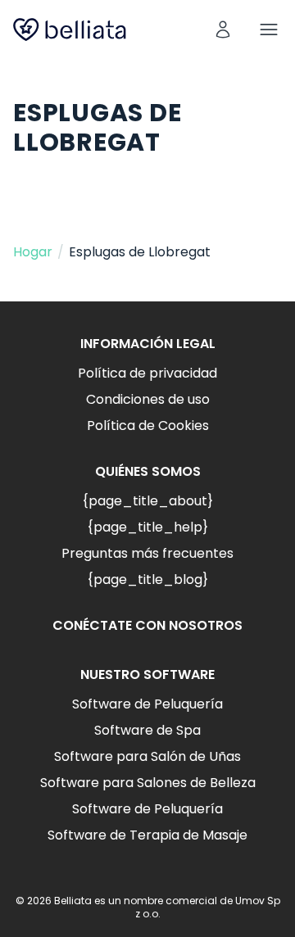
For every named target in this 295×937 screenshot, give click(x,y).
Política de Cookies (148, 425)
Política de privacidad (147, 373)
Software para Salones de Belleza (148, 782)
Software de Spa (147, 730)
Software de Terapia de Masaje (147, 835)
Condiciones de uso (148, 399)
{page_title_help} (147, 527)
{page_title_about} (147, 500)
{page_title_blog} (147, 579)
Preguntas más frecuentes (147, 553)
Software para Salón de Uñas (147, 756)
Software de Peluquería (147, 704)
